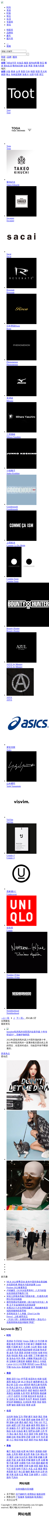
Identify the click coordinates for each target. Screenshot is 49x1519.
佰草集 (35, 1387)
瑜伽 (16, 1416)
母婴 (13, 1419)
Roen (9, 329)
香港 (13, 71)
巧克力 (24, 1469)
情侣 (16, 1440)
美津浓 (10, 398)
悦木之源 (13, 1387)
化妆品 (20, 63)
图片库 (10, 38)
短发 (28, 1428)
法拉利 (10, 1416)
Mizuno (10, 401)
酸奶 (43, 1463)
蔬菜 (9, 1460)
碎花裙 (36, 1350)
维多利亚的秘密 (25, 1350)
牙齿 (23, 1425)
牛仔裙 (26, 1344)
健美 (33, 1425)
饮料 (18, 1469)
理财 (25, 1416)
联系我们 (38, 1497)
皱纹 (13, 1405)
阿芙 (28, 1393)
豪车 (9, 35)
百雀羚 (43, 1399)
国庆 (31, 1434)
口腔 (18, 1425)
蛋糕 (30, 1457)
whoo (21, 1384)
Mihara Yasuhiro (14, 437)
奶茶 (13, 1469)
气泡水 (14, 1477)
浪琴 (33, 1367)
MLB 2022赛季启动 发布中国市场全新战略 (27, 1282)
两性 (38, 1425)
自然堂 (17, 1396)
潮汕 (42, 1454)
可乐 (9, 1469)
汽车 (18, 1419)
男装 (30, 66)
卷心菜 (22, 1471)
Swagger (10, 218)
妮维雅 (17, 1393)
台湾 (18, 71)
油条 (9, 1454)
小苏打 (44, 1474)
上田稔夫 (11, 543)
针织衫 (34, 1352)
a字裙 (9, 1350)
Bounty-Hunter (13, 628)
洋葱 (11, 1474)
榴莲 (33, 1460)
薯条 (32, 1471)
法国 (31, 74)
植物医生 (18, 1402)
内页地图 (29, 1489)
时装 (9, 13)
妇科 (9, 1425)
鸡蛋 (36, 1466)
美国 (23, 71)
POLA (21, 1387)
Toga (9, 146)
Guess (37, 1364)
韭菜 (16, 1474)
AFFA (9, 697)
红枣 (38, 1460)
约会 (36, 1440)
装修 (38, 1419)
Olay (18, 1379)
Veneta (26, 1341)
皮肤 (43, 1428)
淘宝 (31, 1422)
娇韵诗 (27, 1384)
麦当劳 (26, 1454)
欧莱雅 (42, 1387)
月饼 (26, 1466)
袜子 (21, 1347)
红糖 (31, 1466)
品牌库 (10, 33)
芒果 (11, 1463)
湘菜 (41, 1466)
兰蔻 (16, 1384)
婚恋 (26, 1422)
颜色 (33, 1428)
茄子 (16, 1471)
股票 (28, 1419)
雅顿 (9, 1379)
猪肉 (38, 1463)
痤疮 (44, 1402)
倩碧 (30, 1390)
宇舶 (9, 1367)
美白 (11, 1434)
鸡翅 (44, 1451)
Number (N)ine (13, 975)
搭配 (30, 1355)
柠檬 (28, 1460)
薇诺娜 (43, 1393)
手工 (45, 1422)
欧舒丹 (24, 1390)
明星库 (10, 30)
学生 (46, 1434)
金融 (33, 1419)
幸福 (18, 1437)
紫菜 (40, 1469)
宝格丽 (12, 1361)
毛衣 (16, 1352)
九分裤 (26, 1347)
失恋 (43, 1437)
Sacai (9, 254)
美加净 (22, 1399)
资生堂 (29, 1382)
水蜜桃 (22, 1463)
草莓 (35, 1457)
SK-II (23, 1382)
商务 (23, 1358)
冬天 (26, 1434)
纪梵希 (23, 1364)
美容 (9, 10)
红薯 (45, 1457)
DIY (40, 1422)
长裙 (44, 1347)
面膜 (18, 1405)
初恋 (26, 1440)
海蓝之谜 (15, 1382)
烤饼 (21, 1454)
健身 (28, 1425)
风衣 (9, 1355)
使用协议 (31, 1494)
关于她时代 (21, 1494)
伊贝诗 (10, 1402)
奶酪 (40, 1457)
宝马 (21, 1416)
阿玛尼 (30, 1364)
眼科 (43, 1425)
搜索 (9, 46)
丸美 (23, 1393)
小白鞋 (33, 1347)
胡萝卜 (37, 1474)
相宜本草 (32, 1396)
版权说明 (40, 1494)
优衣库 (10, 928)
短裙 (40, 1352)
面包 (9, 1477)
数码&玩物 (18, 66)
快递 (23, 1419)
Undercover (12, 894)
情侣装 (14, 1355)
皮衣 (11, 1352)
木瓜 (30, 1469)
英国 (37, 71)
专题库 (10, 22)
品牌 (9, 57)
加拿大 (25, 74)
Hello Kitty (16, 1367)
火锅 (16, 1457)
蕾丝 (40, 1347)
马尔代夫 (23, 1457)
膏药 (31, 1440)
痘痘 (23, 1405)
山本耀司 (11, 783)
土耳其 (14, 1454)
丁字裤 (36, 1355)
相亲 (41, 1440)
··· (8, 43)
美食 (45, 1416)
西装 (21, 1352)
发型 (23, 1428)
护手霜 (24, 1379)
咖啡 (28, 1471)
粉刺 (39, 1379)
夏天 (25, 1431)
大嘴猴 (29, 1358)
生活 (9, 19)
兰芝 (9, 1390)
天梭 (31, 1341)
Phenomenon (12, 362)
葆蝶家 (29, 1361)
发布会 (12, 1358)
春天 (16, 1434)
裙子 (32, 1344)
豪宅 (30, 1416)
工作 (42, 1431)
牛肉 (28, 1463)
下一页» (20, 1018)
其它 (41, 74)
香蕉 (23, 1460)
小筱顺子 (11, 470)
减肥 (13, 1425)
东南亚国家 (16, 74)
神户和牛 (30, 1451)
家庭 (46, 1440)
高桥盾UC (11, 891)
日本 (28, 71)
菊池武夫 (11, 182)
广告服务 (20, 1497)
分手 (38, 1437)
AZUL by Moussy (14, 664)
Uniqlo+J (11, 855)
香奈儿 (36, 1361)
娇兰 (42, 1382)
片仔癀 (24, 1396)
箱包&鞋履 (34, 63)
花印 (13, 1379)
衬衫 (45, 1352)
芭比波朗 (15, 1390)
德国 (3, 74)
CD (35, 1341)
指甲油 (31, 1431)
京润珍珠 (27, 1402)
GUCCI (16, 1364)
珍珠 (16, 1466)
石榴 (43, 1460)
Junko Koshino (13, 473)
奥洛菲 (36, 1399)
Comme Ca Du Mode (16, 545)
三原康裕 (11, 434)
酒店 (40, 1416)
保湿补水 (32, 1379)
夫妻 (33, 1437)
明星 (3, 57)
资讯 (9, 25)
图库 (15, 57)
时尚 (9, 7)
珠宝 (9, 16)
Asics (9, 750)
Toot (8, 110)
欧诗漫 (40, 1396)
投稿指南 (29, 1497)
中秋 (36, 1434)
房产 (43, 1419)
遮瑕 (9, 1382)
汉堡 (42, 1471)
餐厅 (9, 1451)
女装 (25, 66)
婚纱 (42, 1355)
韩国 (32, 71)
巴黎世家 (20, 1361)
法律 (16, 1422)
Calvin (9, 1364)
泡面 (18, 1451)
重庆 (11, 1457)
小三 (11, 1440)
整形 (34, 1402)
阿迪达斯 (37, 1358)
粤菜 (26, 1474)
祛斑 (44, 1379)
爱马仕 (43, 1364)
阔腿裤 (38, 1344)
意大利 (43, 71)
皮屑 (33, 1405)
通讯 (21, 1422)
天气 (9, 1419)
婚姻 (9, 1437)
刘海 (38, 1428)
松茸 (23, 1451)
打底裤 (14, 1347)
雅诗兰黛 (35, 1384)
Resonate (10, 290)
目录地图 (20, 1489)
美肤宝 (10, 1393)
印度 (36, 74)
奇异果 (10, 1471)
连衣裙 (27, 1352)
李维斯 (39, 1367)
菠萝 (16, 1463)
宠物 (11, 1422)
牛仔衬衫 (18, 1341)
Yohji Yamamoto (14, 786)
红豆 (21, 1474)
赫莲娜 (36, 1382)
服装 (26, 63)
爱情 (23, 1437)
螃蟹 (21, 1466)
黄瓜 (46, 1466)
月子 (18, 1428)
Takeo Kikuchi (13, 185)
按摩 (9, 1405)
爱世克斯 (11, 747)
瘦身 (28, 1405)
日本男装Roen (13, 326)
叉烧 (31, 1474)
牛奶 (11, 1466)
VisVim (10, 819)
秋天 (21, 1434)
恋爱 (28, 1437)
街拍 (14, 1350)
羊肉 (33, 1463)
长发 (13, 1431)
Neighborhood (13, 1011)
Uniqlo (10, 930)
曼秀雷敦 (34, 1393)
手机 (36, 1422)
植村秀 (43, 1390)
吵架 (21, 1440)
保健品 (12, 1428)
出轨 (13, 1437)
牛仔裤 (41, 1341)
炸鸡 (37, 1471)
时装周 (19, 1344)
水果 (18, 1460)
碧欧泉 (28, 1387)
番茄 (45, 1469)
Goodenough (12, 507)
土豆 (35, 1469)
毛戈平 (29, 1399)
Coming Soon (13, 579)
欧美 (13, 1344)
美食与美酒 (38, 66)
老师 (41, 1434)
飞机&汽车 (11, 63)
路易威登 (26, 1367)
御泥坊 (36, 1390)
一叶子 (10, 1396)
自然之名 (13, 1399)
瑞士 (8, 74)
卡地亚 (43, 1361)
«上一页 (5, 1018)
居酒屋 (38, 1451)
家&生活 (8, 66)
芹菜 (13, 1460)
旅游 (35, 1416)
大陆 (8, 71)
